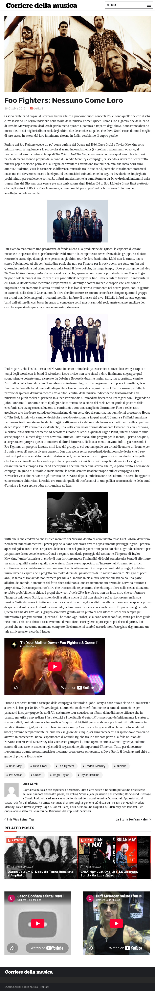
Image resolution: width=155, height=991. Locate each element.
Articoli (38, 108)
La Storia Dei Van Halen (132, 819)
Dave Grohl (40, 766)
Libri (88, 840)
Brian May (15, 766)
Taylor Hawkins (89, 774)
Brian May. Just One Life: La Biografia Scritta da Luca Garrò (109, 873)
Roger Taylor (61, 774)
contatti (44, 986)
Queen (37, 774)
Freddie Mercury (95, 766)
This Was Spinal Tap (20, 819)
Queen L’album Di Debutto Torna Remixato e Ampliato (40, 873)
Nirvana (121, 766)
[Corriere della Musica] (43, 5)
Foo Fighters (66, 766)
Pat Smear (15, 774)
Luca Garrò (30, 783)
